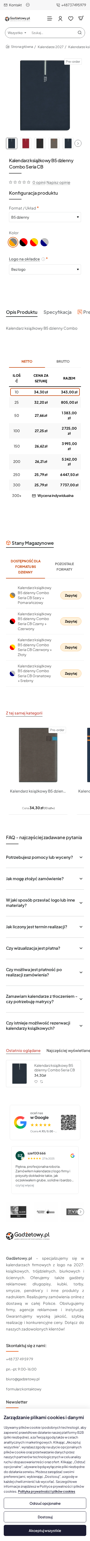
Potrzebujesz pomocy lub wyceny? (39, 857)
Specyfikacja (58, 312)
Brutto (63, 361)
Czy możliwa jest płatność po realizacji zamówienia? (34, 972)
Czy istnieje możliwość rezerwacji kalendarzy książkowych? (38, 1025)
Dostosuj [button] (45, 1517)
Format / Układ (22, 208)
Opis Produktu (22, 312)
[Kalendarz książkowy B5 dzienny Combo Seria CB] (19, 1073)
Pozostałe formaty (64, 566)
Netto (27, 361)
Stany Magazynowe (33, 543)
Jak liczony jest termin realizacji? (36, 926)
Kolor (13, 232)
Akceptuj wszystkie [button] (45, 1530)
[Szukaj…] (80, 33)
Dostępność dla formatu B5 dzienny (25, 566)
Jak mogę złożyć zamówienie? (35, 878)
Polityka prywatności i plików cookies (46, 1491)
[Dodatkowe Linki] (28, 5)
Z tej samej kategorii (24, 712)
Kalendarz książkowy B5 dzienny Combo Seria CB (54, 1067)
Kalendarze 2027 (51, 47)
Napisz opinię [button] (58, 182)
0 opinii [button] (39, 182)
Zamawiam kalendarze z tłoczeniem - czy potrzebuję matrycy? (42, 999)
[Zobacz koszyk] (81, 18)
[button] (78, 143)
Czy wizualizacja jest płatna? (33, 948)
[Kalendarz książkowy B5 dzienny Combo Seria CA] (38, 755)
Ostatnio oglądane (23, 1050)
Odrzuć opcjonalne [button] (45, 1503)
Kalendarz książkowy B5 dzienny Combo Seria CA (38, 791)
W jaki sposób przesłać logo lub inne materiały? (40, 902)
